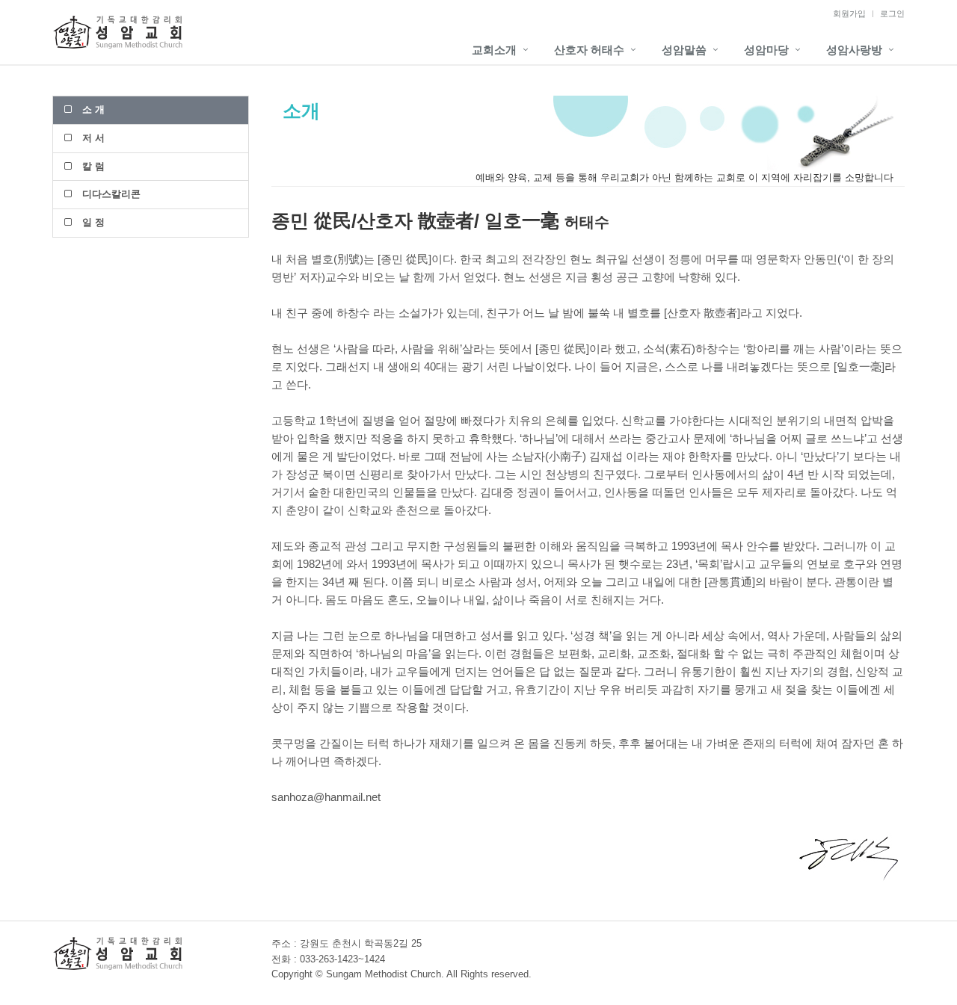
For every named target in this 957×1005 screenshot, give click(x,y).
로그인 (892, 13)
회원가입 (849, 13)
